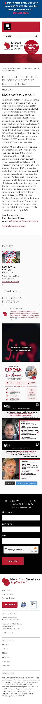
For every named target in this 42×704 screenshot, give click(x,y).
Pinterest (7, 661)
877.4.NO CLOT (14, 620)
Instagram (7, 665)
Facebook (7, 649)
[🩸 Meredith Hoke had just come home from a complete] (21, 466)
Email (5, 536)
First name (7, 512)
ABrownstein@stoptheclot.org (23, 221)
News (10, 68)
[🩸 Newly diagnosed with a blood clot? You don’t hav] (21, 388)
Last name (7, 524)
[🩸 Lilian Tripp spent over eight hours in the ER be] (21, 427)
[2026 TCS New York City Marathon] (11, 262)
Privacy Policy (8, 598)
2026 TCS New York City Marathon (10, 270)
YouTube (7, 657)
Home (4, 68)
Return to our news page (14, 226)
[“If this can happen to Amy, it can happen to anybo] (21, 348)
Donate (11, 604)
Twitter (6, 645)
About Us (6, 591)
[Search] (36, 36)
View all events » (11, 291)
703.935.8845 (12, 617)
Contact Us (7, 594)
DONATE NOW (21, 13)
